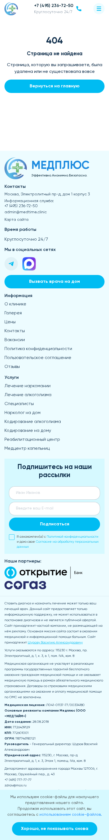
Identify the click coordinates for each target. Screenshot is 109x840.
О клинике (15, 304)
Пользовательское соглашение (37, 358)
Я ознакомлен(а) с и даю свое (58, 542)
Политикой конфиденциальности (72, 537)
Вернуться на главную (55, 86)
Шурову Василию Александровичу (55, 642)
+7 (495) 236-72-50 (21, 206)
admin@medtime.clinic (25, 212)
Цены (10, 322)
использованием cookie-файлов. (70, 815)
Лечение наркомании (27, 386)
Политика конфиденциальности (38, 349)
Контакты (14, 331)
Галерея (13, 313)
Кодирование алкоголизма (32, 422)
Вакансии (14, 340)
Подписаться (54, 524)
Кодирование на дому (27, 431)
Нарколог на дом (22, 413)
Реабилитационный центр (32, 439)
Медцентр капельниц (27, 448)
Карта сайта (16, 220)
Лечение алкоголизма (27, 395)
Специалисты (19, 404)
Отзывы (12, 367)
